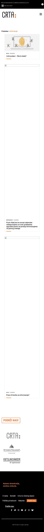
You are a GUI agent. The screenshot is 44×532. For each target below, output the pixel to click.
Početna (5, 31)
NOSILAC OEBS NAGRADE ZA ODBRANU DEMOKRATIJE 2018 (15, 2)
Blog (7, 53)
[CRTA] (12, 14)
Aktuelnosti (9, 220)
